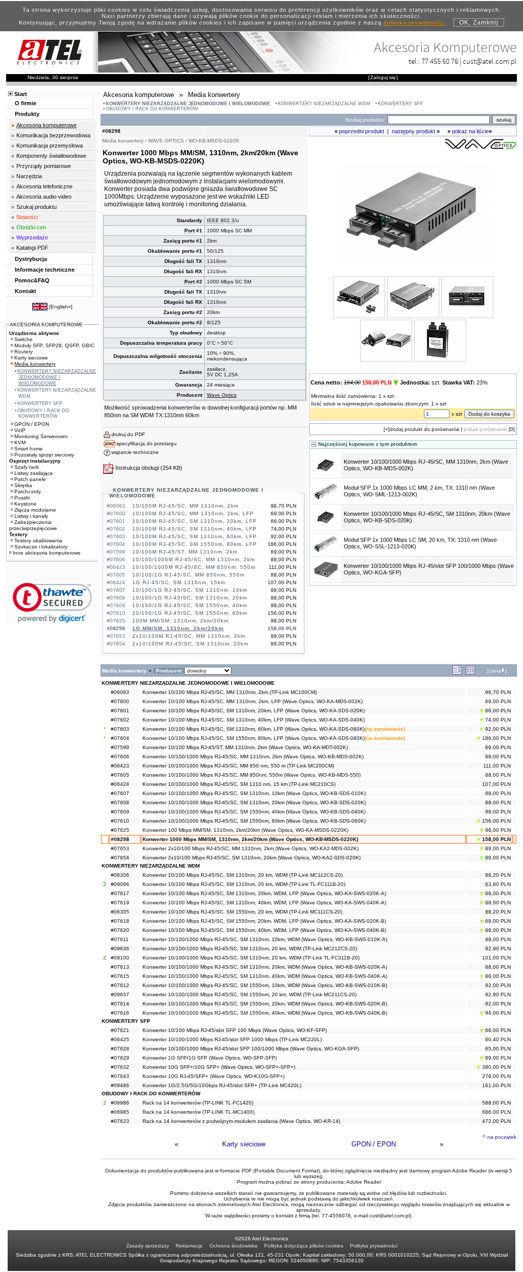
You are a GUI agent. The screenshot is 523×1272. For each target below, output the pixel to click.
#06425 (120, 1039)
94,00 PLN (497, 1013)
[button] (52, 602)
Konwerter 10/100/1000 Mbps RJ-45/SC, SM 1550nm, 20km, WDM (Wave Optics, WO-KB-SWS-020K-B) (264, 1003)
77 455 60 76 (439, 61)
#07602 (120, 720)
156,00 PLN (496, 821)
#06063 (120, 692)
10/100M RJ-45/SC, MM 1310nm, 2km (185, 506)
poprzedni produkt (361, 131)
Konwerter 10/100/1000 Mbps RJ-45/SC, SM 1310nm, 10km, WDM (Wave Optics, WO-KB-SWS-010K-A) (264, 939)
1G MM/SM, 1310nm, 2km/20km (178, 628)
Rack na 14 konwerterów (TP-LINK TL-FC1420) (197, 1103)
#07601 (120, 710)
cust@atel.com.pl (490, 61)
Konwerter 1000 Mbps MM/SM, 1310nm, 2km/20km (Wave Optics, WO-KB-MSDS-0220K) (250, 839)
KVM (20, 442)
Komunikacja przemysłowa (49, 145)
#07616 (120, 1013)
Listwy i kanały (31, 516)
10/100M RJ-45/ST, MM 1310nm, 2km (184, 552)
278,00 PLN (496, 1076)
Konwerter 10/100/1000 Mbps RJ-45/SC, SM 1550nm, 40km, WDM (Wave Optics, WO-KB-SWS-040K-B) (264, 1013)
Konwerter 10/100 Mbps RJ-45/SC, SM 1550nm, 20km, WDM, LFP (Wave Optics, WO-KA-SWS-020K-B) (264, 921)
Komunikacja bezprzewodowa (53, 135)
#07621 (120, 1030)
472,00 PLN (496, 1121)
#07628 (120, 1048)
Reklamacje (189, 1246)
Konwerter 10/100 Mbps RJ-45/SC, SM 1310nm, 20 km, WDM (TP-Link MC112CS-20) (242, 875)
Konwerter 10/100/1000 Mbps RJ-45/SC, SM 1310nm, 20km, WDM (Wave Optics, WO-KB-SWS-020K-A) (264, 967)
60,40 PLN (498, 1039)
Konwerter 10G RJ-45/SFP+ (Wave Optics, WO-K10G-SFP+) (213, 1076)
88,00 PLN (498, 756)
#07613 (120, 967)
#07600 (120, 701)
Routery (23, 351)
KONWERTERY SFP (400, 103)
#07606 (120, 756)
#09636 (120, 948)
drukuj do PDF (128, 434)
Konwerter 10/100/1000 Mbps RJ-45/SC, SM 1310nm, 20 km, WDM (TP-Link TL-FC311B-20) (251, 958)
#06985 (120, 1112)
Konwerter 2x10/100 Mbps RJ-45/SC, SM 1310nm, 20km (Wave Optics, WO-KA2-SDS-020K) (251, 857)
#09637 (120, 994)
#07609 (120, 811)
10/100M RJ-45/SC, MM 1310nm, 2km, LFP (193, 513)
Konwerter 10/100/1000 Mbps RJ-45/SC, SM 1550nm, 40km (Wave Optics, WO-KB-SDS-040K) (254, 811)
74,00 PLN (497, 720)
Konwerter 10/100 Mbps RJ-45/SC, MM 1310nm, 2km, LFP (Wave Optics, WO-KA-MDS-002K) (252, 701)
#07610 (120, 821)
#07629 (120, 1058)
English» (61, 306)
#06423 (120, 766)
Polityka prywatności (373, 1246)
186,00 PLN (496, 738)
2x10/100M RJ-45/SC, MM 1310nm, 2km (188, 636)
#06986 (120, 1103)
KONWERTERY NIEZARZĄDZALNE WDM (324, 103)
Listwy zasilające (33, 473)
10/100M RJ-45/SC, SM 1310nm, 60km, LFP (194, 536)
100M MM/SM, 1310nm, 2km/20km (180, 620)
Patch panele (30, 479)
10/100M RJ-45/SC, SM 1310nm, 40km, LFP (194, 529)
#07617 (120, 893)
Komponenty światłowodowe (51, 156)
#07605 (120, 775)
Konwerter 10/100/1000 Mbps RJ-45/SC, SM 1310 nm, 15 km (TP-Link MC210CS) (239, 784)
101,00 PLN (496, 958)
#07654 (120, 857)
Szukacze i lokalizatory (40, 546)
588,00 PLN (496, 1103)
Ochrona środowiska (233, 1246)
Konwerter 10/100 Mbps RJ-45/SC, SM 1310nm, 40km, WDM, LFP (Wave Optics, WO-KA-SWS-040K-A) (264, 902)
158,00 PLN (496, 839)
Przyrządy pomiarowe (43, 166)
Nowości (27, 217)
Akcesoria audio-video (44, 197)
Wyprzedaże (32, 237)
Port (189, 230)
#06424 (120, 784)
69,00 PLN (498, 701)
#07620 (120, 930)
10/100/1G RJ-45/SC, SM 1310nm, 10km (189, 590)
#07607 (120, 793)
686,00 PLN (496, 1112)
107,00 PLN (496, 784)
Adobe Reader (363, 1182)
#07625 (120, 830)
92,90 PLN (498, 948)
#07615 (120, 976)
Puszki (22, 497)
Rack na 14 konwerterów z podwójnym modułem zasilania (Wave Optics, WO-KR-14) (241, 1121)
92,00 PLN (497, 729)
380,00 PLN (496, 1067)
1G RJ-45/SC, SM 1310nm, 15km (178, 582)
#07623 (120, 1121)
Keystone (25, 504)
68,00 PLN (497, 893)
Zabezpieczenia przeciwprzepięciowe (33, 525)
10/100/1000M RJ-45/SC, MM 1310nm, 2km (193, 559)
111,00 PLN (497, 766)
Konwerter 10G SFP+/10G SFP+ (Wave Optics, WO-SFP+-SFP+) (218, 1067)
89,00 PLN (497, 848)
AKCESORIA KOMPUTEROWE (46, 324)
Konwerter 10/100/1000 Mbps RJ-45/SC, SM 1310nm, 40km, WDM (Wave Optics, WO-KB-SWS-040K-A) (264, 976)
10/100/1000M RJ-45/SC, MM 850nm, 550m (193, 567)
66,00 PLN (497, 710)
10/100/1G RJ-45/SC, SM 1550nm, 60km (189, 613)
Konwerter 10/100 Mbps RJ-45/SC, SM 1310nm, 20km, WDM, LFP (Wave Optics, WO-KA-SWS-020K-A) (264, 893)
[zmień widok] (457, 673)
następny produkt (413, 131)
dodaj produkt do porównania (424, 429)
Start (20, 94)
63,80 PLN (498, 884)
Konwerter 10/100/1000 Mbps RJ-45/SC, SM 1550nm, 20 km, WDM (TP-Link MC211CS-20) (249, 994)
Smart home (28, 448)
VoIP (20, 430)
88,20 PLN (498, 875)
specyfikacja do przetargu (146, 443)
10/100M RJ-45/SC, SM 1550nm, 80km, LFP (194, 544)
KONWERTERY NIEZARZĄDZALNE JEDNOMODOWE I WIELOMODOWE (188, 103)
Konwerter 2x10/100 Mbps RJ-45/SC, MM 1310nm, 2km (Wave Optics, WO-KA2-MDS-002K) (250, 848)
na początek (501, 1137)
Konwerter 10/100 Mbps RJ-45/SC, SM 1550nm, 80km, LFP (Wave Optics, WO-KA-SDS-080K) (253, 738)
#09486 (120, 1085)
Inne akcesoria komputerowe (47, 553)
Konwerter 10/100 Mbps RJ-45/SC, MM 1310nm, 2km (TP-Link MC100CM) (229, 692)
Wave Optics (221, 395)
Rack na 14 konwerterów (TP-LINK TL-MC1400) (198, 1112)
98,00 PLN (498, 811)
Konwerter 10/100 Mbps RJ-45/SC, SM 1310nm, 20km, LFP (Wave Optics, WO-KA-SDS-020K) (253, 710)
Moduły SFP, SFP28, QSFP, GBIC (54, 345)
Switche (23, 339)
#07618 (120, 921)
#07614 (120, 1003)
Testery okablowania (38, 540)
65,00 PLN (498, 1048)
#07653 (120, 848)
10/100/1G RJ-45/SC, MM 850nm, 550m (188, 575)
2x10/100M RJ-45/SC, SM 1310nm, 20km (190, 643)
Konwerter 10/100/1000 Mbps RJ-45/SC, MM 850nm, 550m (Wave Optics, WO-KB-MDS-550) (251, 775)
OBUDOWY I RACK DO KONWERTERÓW (152, 108)
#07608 (120, 802)
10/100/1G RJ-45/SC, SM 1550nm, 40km (189, 605)
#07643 (120, 1076)
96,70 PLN (498, 692)
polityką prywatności (414, 22)
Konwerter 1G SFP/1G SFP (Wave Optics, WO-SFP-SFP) (209, 1058)
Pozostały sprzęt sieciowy (44, 455)
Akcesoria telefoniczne (44, 186)
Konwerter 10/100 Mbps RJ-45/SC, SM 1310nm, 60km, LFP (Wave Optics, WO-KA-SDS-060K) (253, 729)
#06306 (120, 875)
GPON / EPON (373, 1144)
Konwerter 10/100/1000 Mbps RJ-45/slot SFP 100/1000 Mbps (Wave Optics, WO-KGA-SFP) (250, 1048)
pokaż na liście (470, 131)
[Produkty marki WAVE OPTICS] (480, 148)
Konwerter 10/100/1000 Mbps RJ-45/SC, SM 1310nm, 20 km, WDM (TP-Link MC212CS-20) (249, 948)
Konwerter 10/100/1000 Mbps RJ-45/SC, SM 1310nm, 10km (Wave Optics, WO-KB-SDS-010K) (254, 793)
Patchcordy (27, 491)
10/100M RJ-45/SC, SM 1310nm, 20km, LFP (194, 521)
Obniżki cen (31, 227)
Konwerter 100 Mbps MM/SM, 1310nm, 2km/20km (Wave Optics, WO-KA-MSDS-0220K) (245, 830)
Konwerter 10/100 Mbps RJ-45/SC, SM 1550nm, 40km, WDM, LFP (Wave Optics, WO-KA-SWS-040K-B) (264, 930)
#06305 (120, 912)
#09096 (120, 884)
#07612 (120, 985)
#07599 (120, 747)
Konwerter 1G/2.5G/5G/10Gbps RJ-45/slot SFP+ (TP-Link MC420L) (221, 1085)
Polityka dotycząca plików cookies (303, 1246)
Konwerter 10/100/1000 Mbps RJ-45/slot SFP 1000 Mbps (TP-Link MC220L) (232, 1039)
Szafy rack (26, 467)
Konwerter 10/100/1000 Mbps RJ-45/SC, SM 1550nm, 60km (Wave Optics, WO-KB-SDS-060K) (254, 821)
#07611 (120, 939)
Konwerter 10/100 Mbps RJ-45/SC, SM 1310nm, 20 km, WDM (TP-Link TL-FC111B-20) (243, 884)
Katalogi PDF (32, 248)
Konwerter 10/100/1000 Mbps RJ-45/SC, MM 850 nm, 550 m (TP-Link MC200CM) (238, 766)
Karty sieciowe (244, 1144)
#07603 (120, 729)
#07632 (120, 1067)
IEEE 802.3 (220, 220)
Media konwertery (35, 364)
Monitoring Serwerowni (40, 436)
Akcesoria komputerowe (46, 125)
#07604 (120, 738)
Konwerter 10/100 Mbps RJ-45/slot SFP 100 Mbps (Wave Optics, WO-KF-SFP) (234, 1030)
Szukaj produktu (36, 207)
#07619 (120, 902)
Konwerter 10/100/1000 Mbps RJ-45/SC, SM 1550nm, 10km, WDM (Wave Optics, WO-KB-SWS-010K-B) (264, 985)
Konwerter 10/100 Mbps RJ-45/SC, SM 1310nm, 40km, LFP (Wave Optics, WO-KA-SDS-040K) (253, 720)
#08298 (120, 839)
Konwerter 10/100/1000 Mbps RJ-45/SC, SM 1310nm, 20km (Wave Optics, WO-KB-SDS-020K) (254, 802)
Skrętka (23, 485)
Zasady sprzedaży (147, 1246)
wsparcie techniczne (135, 452)
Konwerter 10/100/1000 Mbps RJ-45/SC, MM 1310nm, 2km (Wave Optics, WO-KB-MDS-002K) (253, 756)
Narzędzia (29, 176)
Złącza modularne (35, 510)
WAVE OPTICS (166, 140)
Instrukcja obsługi (137, 468)
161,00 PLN (496, 1085)
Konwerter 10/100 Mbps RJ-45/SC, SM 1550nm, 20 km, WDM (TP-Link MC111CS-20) (242, 912)
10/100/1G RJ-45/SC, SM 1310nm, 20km (189, 598)
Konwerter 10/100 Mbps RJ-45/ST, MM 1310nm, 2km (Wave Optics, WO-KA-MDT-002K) (245, 747)
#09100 (120, 958)
